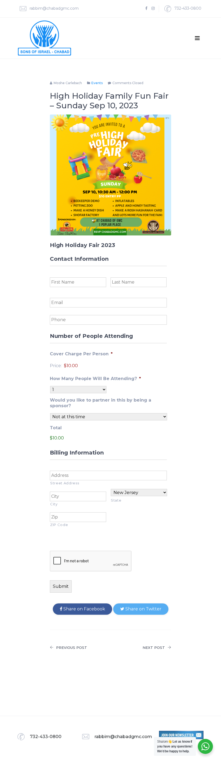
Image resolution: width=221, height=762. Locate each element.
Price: (56, 365)
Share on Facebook (83, 608)
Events (97, 83)
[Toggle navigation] (197, 38)
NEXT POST (154, 647)
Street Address (64, 483)
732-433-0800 (187, 8)
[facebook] (146, 8)
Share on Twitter (142, 608)
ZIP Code (59, 525)
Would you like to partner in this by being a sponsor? (100, 403)
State (116, 500)
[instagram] (153, 8)
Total (56, 427)
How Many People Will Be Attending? (95, 378)
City (54, 504)
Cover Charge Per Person (81, 353)
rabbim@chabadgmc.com (54, 8)
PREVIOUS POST (71, 647)
